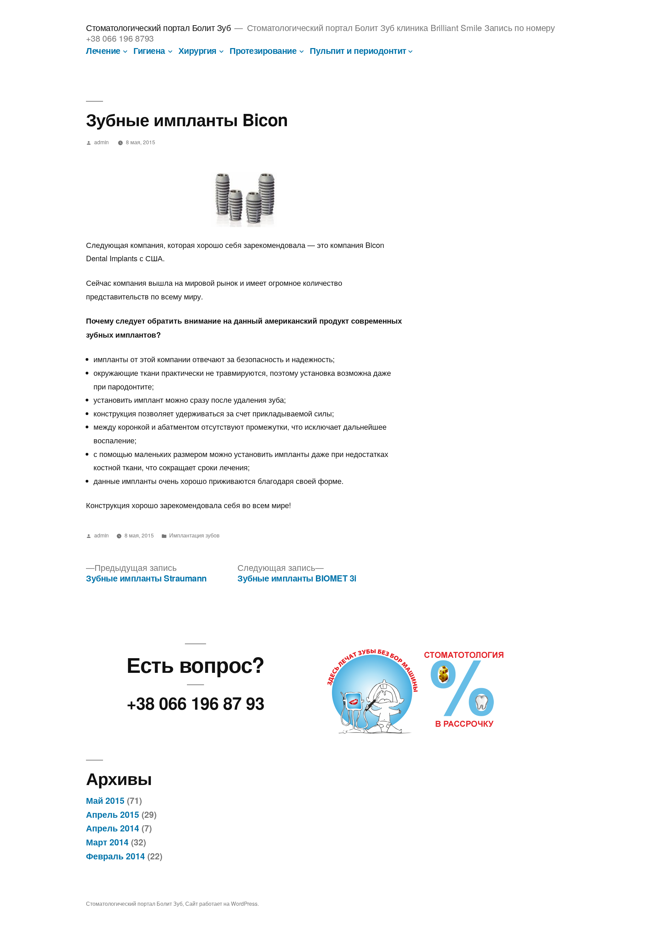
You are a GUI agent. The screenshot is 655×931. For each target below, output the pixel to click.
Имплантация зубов (194, 535)
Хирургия (197, 50)
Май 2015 (105, 800)
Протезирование (263, 50)
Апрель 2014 (112, 828)
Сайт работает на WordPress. (222, 903)
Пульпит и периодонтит (358, 50)
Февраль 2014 (115, 856)
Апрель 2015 (112, 814)
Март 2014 (107, 842)
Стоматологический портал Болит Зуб (158, 27)
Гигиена (149, 50)
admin (101, 142)
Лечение (103, 50)
